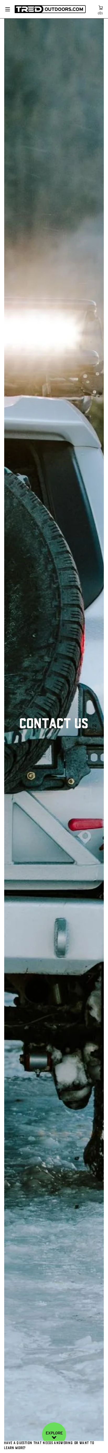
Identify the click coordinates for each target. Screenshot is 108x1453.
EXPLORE (54, 1433)
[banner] (50, 9)
